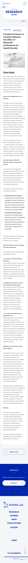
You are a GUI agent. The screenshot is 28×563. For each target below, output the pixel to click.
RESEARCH (15, 21)
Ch (6, 7)
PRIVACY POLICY (16, 558)
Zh (26, 559)
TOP (10, 21)
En (23, 559)
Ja (21, 559)
